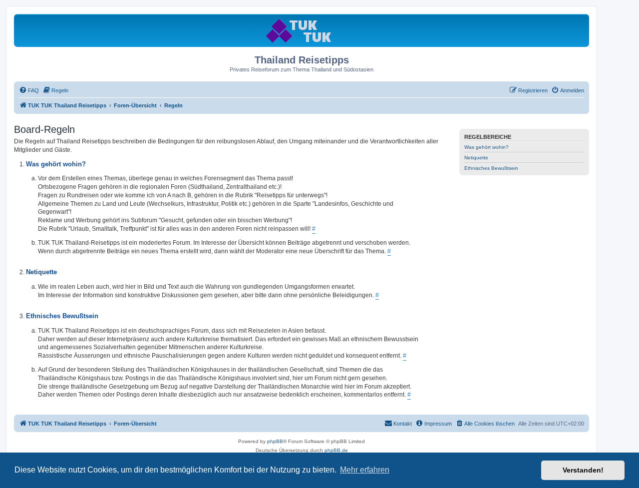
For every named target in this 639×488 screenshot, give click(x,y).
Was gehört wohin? (486, 147)
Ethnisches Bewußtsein (491, 168)
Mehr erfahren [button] (364, 470)
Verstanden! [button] (583, 470)
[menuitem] (29, 90)
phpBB (275, 441)
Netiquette (476, 157)
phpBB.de (336, 450)
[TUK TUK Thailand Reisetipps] (302, 30)
